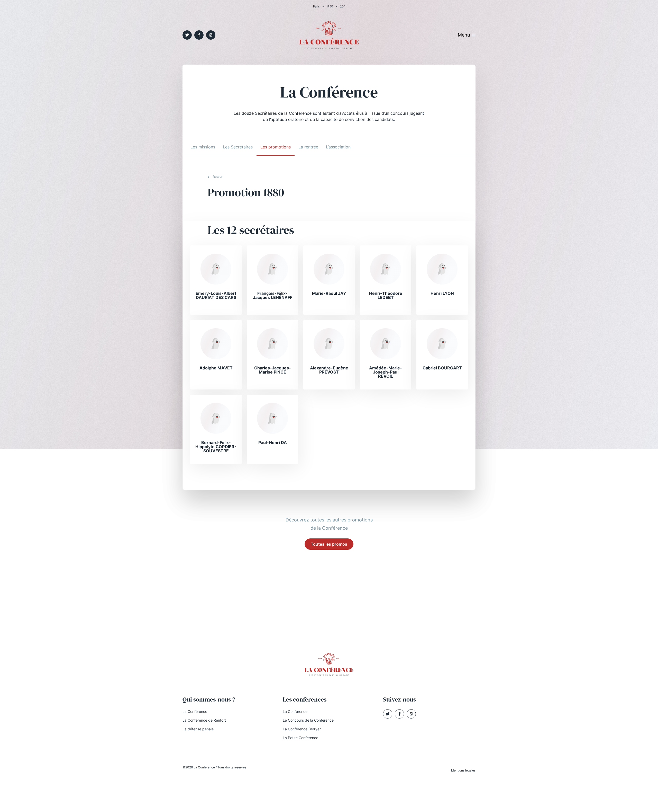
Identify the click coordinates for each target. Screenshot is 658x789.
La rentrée (308, 146)
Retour (217, 177)
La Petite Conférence (300, 737)
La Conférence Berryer (302, 729)
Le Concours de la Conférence (308, 720)
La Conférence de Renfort (204, 720)
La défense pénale (198, 729)
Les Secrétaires (238, 146)
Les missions (202, 146)
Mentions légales (463, 770)
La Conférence (194, 711)
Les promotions (275, 146)
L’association (338, 146)
